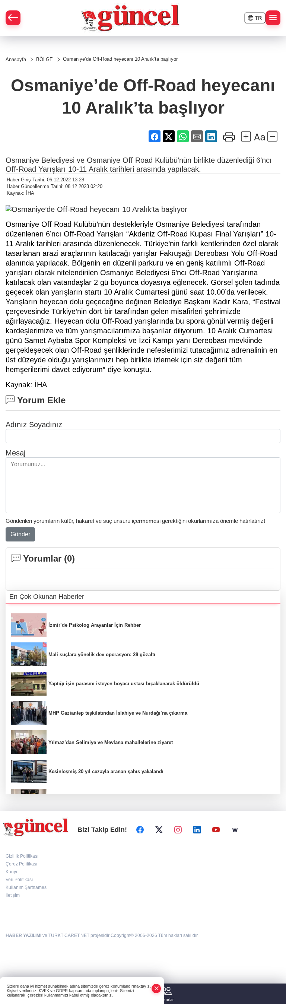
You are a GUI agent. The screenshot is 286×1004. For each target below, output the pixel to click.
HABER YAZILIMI (23, 935)
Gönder (20, 534)
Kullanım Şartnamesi (27, 887)
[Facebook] (140, 830)
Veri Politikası (19, 879)
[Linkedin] (197, 830)
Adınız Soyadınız (34, 424)
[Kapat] (156, 989)
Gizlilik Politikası (22, 856)
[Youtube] (216, 830)
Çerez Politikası (21, 864)
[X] (159, 830)
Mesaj (15, 453)
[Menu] (273, 17)
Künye (12, 871)
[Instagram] (178, 830)
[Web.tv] (235, 830)
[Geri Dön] (13, 17)
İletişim (13, 895)
